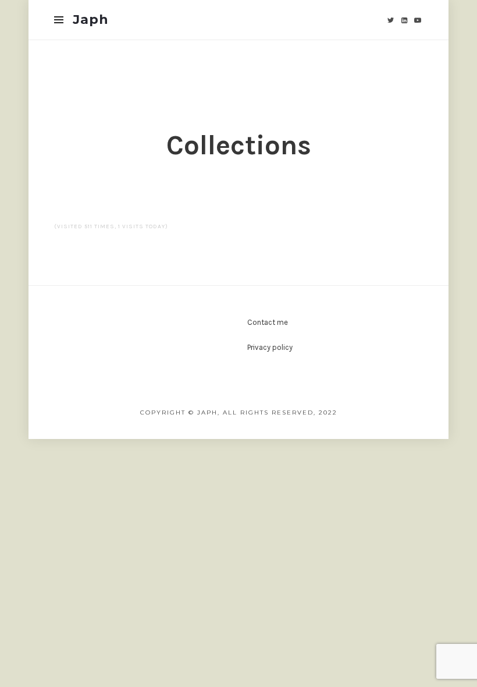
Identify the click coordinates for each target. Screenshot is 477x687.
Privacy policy (270, 347)
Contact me (267, 322)
